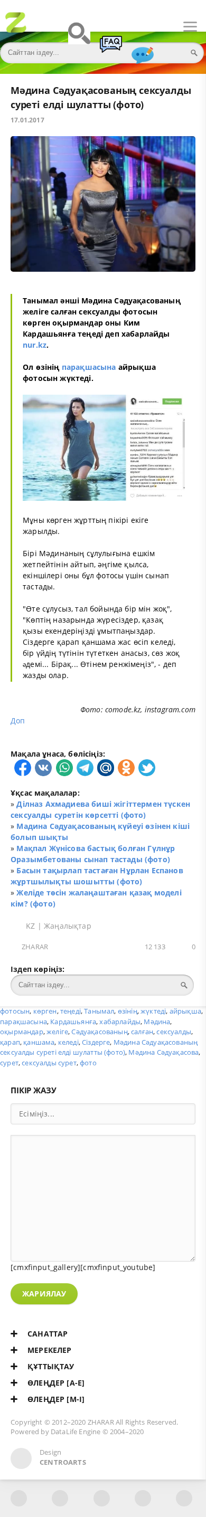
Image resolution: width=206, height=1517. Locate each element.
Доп (19, 720)
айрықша (185, 1011)
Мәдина (157, 1021)
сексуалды (173, 1031)
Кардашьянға (73, 1021)
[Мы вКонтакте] (60, 1498)
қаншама (38, 1042)
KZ (30, 926)
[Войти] (47, 27)
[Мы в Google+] (143, 1498)
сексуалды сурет (49, 1062)
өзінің (127, 1011)
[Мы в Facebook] (19, 1498)
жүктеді (153, 1011)
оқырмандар (21, 1031)
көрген (45, 1011)
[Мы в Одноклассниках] (184, 1498)
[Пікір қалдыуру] (142, 60)
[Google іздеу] (79, 38)
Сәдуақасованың (99, 1031)
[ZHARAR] (16, 27)
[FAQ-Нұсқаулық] (111, 49)
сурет (9, 1062)
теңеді (70, 1011)
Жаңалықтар (67, 926)
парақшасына (89, 367)
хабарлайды (120, 1021)
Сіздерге (96, 1042)
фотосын (15, 1011)
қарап (10, 1042)
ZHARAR (35, 946)
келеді (68, 1042)
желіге (57, 1031)
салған (142, 1031)
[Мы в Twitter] (101, 1498)
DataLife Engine (76, 1431)
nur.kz (34, 345)
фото (88, 1062)
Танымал (99, 1011)
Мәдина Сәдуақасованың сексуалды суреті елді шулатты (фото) (99, 1047)
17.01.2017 (27, 120)
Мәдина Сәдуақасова (163, 1052)
